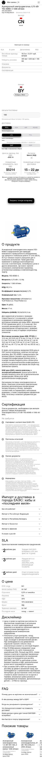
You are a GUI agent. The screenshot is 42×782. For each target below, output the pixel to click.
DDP (30, 145)
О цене (12, 50)
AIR (26, 127)
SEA (16, 127)
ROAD (35, 127)
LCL (11, 135)
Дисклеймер (25, 50)
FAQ (36, 50)
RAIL (7, 127)
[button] (22, 509)
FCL (30, 135)
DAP (11, 145)
